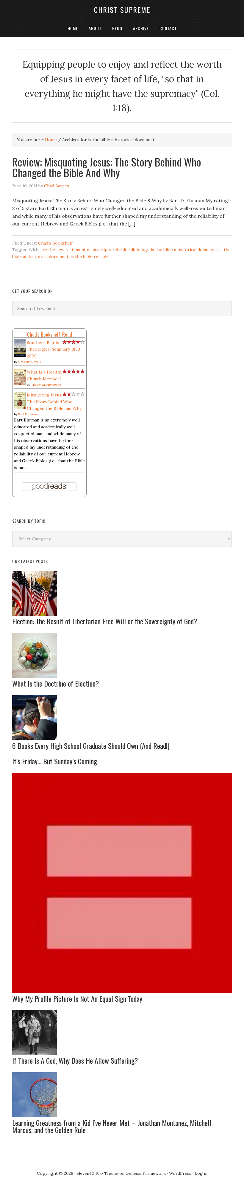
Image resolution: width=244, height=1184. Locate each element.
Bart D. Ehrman (29, 414)
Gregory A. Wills (29, 362)
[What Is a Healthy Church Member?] (20, 383)
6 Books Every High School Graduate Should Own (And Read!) (90, 745)
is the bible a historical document (184, 249)
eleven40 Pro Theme (97, 1173)
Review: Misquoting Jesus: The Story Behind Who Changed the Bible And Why (106, 167)
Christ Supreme (122, 9)
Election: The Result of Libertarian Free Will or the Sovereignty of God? (104, 621)
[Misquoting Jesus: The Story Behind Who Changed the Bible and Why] (20, 407)
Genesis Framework (146, 1173)
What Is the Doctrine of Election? (55, 683)
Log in (201, 1173)
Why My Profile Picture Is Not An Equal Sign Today (77, 998)
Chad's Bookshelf (55, 243)
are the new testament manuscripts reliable (83, 249)
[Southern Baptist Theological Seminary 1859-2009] (20, 355)
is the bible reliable (90, 256)
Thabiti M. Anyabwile (46, 385)
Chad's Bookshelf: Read (49, 334)
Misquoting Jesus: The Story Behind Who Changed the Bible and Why (54, 401)
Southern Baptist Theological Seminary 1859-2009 (54, 349)
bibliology (139, 249)
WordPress (180, 1173)
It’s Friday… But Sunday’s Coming (54, 761)
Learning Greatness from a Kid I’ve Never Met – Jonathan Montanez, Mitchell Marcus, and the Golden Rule (111, 1126)
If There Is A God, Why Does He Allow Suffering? (75, 1060)
